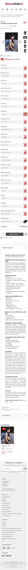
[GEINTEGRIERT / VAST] (25, 131)
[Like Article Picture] (25, 100)
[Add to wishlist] (25, 234)
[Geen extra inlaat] (25, 146)
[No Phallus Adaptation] (25, 154)
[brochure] (16, 9)
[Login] (11, 9)
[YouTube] (8, 556)
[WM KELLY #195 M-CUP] (7, 435)
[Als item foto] (25, 85)
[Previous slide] (3, 441)
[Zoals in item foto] (25, 184)
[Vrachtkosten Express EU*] (25, 223)
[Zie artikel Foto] (25, 69)
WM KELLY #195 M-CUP (6, 446)
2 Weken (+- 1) (10, 55)
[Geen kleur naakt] (25, 169)
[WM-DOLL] (24, 21)
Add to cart (14, 234)
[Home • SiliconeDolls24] (14, 6)
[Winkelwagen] (20, 9)
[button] (25, 33)
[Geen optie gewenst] (25, 215)
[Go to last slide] (3, 42)
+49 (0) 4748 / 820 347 (9, 489)
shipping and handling (13, 562)
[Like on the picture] (25, 108)
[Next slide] (19, 42)
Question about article (7, 237)
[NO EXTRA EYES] (25, 92)
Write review (12, 26)
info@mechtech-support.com (10, 490)
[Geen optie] (25, 200)
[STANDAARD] (25, 138)
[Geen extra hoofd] (25, 77)
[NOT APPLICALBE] (25, 123)
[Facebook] (3, 556)
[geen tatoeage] (25, 207)
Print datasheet (6, 407)
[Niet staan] (25, 192)
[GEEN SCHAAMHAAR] (25, 161)
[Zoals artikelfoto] (25, 177)
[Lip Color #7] (25, 115)
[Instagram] (5, 556)
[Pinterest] (10, 556)
